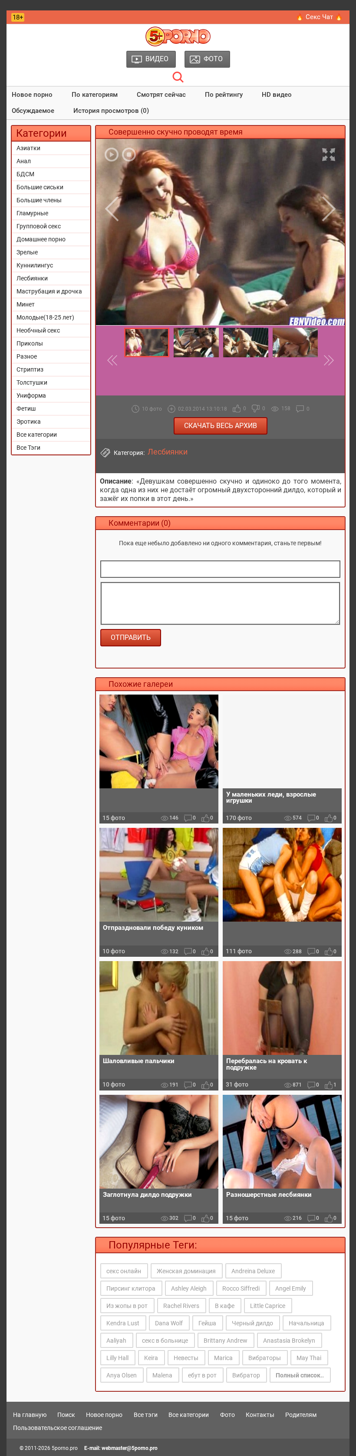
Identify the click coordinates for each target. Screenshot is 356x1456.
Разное (26, 356)
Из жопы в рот (127, 1305)
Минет (25, 304)
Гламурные (32, 213)
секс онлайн (123, 1271)
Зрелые (27, 252)
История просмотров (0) (111, 111)
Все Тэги (28, 447)
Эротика (28, 421)
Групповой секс (38, 226)
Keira (151, 1357)
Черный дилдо (252, 1323)
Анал (23, 161)
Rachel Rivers (181, 1305)
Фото (227, 1414)
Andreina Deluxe (253, 1271)
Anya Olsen (121, 1375)
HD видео (277, 95)
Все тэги (146, 1414)
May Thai (309, 1357)
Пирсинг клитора (130, 1288)
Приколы (29, 343)
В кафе (224, 1305)
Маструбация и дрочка (49, 291)
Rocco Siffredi (241, 1288)
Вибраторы (264, 1357)
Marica (223, 1357)
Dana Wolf (169, 1323)
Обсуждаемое (33, 111)
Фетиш (26, 408)
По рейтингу (224, 95)
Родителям (300, 1414)
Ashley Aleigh (189, 1288)
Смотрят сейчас (161, 95)
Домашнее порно (41, 239)
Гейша (207, 1323)
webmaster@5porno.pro (130, 1448)
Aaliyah (116, 1340)
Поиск (66, 1414)
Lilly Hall (117, 1357)
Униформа (31, 395)
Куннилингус (34, 265)
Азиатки (28, 148)
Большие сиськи (39, 187)
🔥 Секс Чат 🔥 (319, 17)
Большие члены (39, 200)
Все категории (36, 434)
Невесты (186, 1357)
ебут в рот (202, 1375)
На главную (29, 1414)
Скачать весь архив (220, 426)
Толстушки (31, 382)
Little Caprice (267, 1305)
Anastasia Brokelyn (289, 1340)
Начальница (306, 1323)
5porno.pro (65, 1448)
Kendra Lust (122, 1323)
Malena (162, 1375)
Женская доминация (186, 1271)
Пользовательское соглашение (57, 1427)
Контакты (260, 1414)
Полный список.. (300, 1375)
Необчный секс (38, 330)
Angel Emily (290, 1288)
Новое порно (32, 95)
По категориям (95, 95)
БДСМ (25, 174)
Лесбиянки (32, 278)
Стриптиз (29, 369)
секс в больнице (165, 1340)
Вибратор (246, 1375)
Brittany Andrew (225, 1340)
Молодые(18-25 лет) (45, 317)
